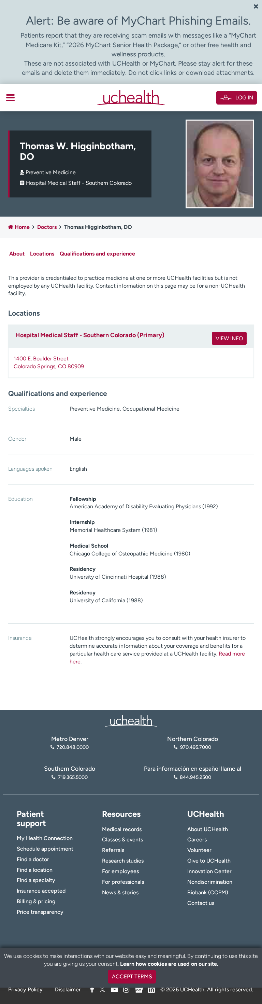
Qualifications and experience (97, 253)
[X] (102, 989)
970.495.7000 (195, 747)
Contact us (200, 903)
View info (229, 338)
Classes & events (122, 839)
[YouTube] (114, 989)
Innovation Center (209, 871)
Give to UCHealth (209, 860)
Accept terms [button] (132, 976)
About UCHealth (207, 829)
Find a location (35, 870)
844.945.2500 (195, 777)
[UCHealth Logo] (131, 720)
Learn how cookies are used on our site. (169, 964)
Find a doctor (33, 859)
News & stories (120, 892)
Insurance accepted (41, 891)
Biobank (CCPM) (207, 892)
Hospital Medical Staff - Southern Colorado (79, 183)
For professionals (123, 882)
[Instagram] (126, 989)
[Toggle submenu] (10, 98)
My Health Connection (45, 838)
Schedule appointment (45, 848)
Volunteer (199, 850)
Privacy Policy (25, 989)
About (17, 253)
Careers (197, 839)
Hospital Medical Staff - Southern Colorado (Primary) (89, 335)
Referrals (113, 850)
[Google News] (139, 988)
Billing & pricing (36, 901)
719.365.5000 (72, 777)
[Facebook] (92, 989)
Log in (244, 97)
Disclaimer (68, 989)
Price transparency (40, 912)
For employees (120, 871)
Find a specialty (36, 880)
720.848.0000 (73, 747)
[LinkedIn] (151, 988)
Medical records (122, 829)
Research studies (123, 860)
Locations (42, 253)
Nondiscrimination (209, 882)
